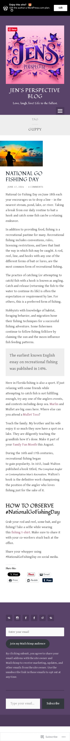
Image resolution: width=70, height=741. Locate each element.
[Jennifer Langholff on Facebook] (35, 618)
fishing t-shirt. (21, 532)
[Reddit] (43, 618)
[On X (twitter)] (51, 618)
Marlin (54, 404)
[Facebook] (26, 618)
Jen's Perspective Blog (35, 93)
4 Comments (35, 187)
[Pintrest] (10, 618)
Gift (61, 8)
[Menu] (60, 111)
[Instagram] (18, 618)
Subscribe (53, 703)
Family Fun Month (25, 445)
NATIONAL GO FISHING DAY (24, 176)
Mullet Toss (31, 415)
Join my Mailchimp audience (27, 643)
